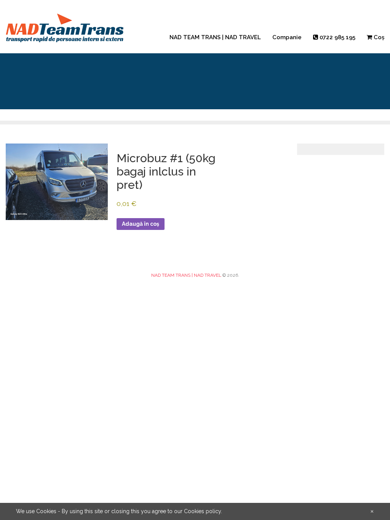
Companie (287, 37)
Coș (378, 37)
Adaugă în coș (140, 224)
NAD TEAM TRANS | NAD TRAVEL (215, 37)
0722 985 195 (336, 37)
